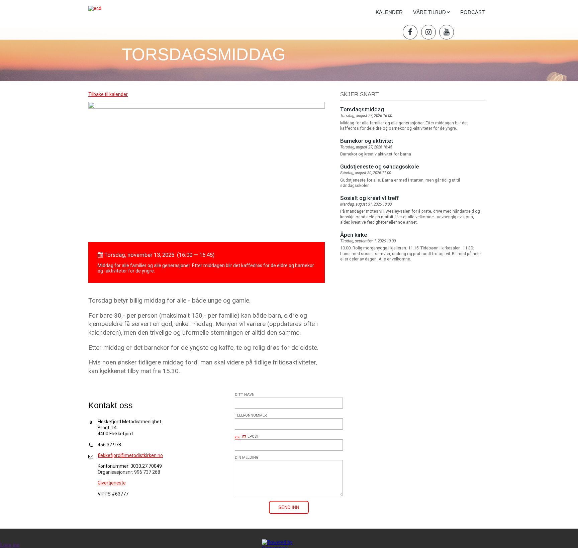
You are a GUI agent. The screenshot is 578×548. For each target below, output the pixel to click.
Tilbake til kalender (108, 94)
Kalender (389, 12)
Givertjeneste (112, 482)
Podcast (472, 12)
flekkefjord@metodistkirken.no (130, 455)
